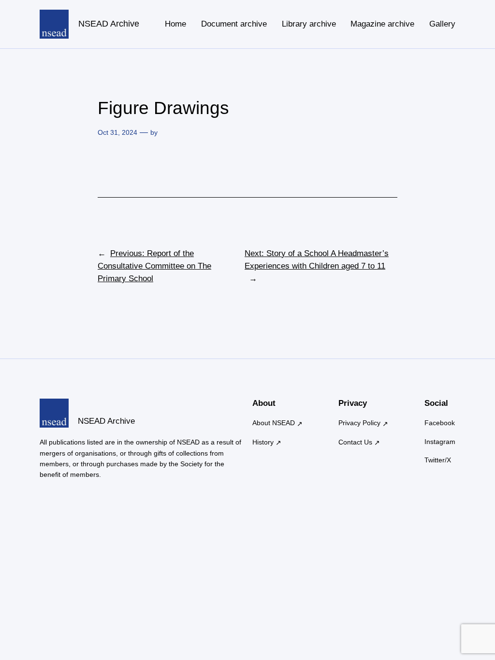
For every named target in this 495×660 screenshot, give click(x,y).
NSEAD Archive (108, 24)
